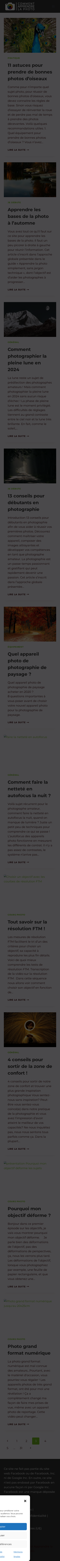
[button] (25, 1501)
